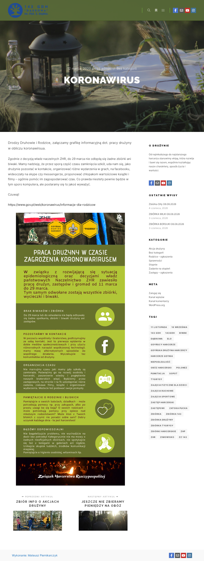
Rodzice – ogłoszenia (161, 256)
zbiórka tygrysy (162, 425)
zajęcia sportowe (163, 396)
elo (169, 338)
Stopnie (153, 264)
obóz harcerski (161, 367)
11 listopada (159, 327)
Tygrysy (156, 379)
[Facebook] (175, 10)
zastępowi (158, 408)
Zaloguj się (155, 293)
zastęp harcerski (162, 402)
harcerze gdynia (162, 356)
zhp (183, 431)
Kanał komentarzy (159, 301)
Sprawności (155, 260)
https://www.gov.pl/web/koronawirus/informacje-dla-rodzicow (51, 205)
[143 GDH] (28, 10)
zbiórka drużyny (162, 420)
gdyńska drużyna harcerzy (169, 350)
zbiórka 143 (173, 414)
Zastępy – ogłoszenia (161, 272)
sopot (173, 373)
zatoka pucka (178, 408)
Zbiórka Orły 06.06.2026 (162, 204)
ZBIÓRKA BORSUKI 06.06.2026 (166, 224)
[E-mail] (181, 10)
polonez (181, 367)
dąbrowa (157, 338)
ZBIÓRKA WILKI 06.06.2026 (164, 214)
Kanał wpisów (156, 297)
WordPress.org (157, 305)
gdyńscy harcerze (163, 344)
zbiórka (156, 414)
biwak (183, 333)
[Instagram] (193, 10)
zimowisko (167, 437)
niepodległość (161, 362)
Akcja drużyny (157, 248)
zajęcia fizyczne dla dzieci (169, 385)
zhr (153, 437)
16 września (179, 327)
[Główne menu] (163, 10)
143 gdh (156, 333)
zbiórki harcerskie (163, 431)
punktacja (158, 373)
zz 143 (183, 437)
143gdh (170, 333)
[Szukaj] (148, 10)
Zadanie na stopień (159, 268)
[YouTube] (187, 10)
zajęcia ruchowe (162, 391)
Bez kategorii (127, 68)
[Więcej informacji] (156, 10)
